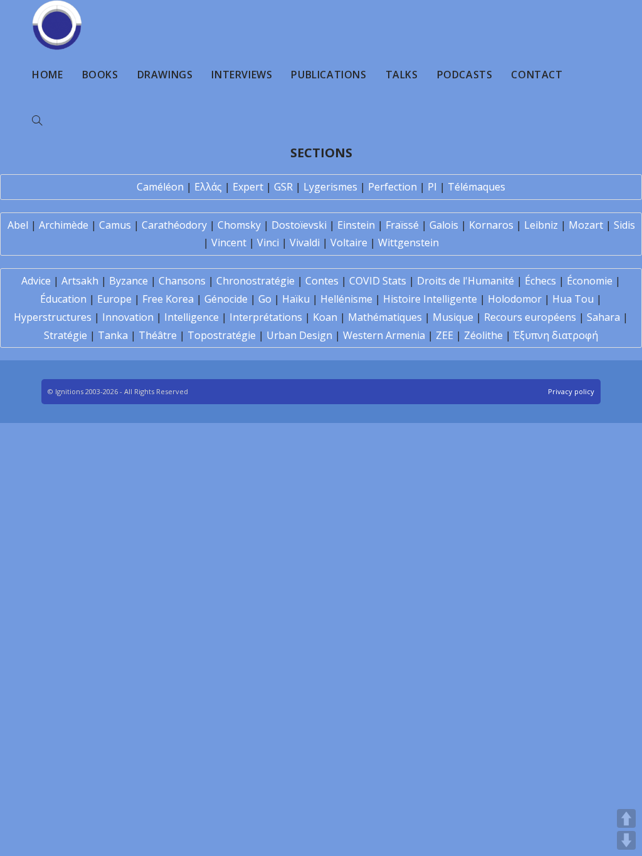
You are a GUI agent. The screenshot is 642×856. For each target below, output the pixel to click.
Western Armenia (384, 335)
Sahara (603, 317)
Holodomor (515, 299)
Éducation (63, 299)
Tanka (113, 335)
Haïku (296, 299)
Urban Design (299, 335)
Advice (36, 281)
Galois (443, 225)
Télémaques (476, 187)
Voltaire (348, 242)
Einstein (356, 225)
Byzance (128, 281)
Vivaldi (305, 242)
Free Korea (168, 299)
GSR (283, 187)
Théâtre (158, 335)
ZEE (444, 335)
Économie (590, 281)
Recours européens (530, 317)
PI (432, 187)
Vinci (268, 242)
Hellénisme (346, 299)
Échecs (540, 281)
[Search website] (37, 121)
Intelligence (191, 317)
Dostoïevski (299, 225)
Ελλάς (208, 187)
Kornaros (491, 225)
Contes (322, 281)
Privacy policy (571, 391)
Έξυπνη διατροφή (555, 335)
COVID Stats (377, 281)
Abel (18, 225)
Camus (115, 225)
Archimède (63, 225)
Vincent (228, 242)
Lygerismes (330, 187)
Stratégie (65, 335)
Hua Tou (573, 299)
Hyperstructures (53, 317)
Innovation (128, 317)
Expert (248, 187)
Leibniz (541, 225)
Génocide (226, 299)
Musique (453, 317)
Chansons (182, 281)
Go (264, 299)
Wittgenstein (408, 242)
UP (626, 818)
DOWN (626, 840)
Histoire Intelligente (430, 299)
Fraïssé (402, 225)
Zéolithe (483, 335)
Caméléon (160, 187)
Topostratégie (221, 335)
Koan (325, 317)
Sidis (624, 225)
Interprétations (265, 317)
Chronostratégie (255, 281)
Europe (114, 299)
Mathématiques (385, 317)
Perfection (392, 187)
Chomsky (239, 225)
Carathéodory (174, 225)
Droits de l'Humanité (465, 281)
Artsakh (79, 281)
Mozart (586, 225)
